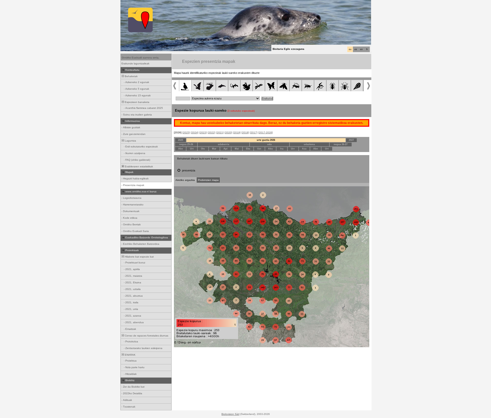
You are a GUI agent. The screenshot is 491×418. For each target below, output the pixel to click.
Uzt (259, 148)
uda (269, 144)
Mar (214, 148)
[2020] (228, 132)
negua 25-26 (186, 144)
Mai (237, 148)
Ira (281, 148)
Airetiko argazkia (185, 180)
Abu (270, 148)
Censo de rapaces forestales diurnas (146, 335)
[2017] (254, 132)
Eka (248, 148)
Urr (293, 148)
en (361, 49)
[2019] (237, 132)
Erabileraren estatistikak (138, 166)
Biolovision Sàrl (230, 414)
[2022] (211, 132)
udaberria (223, 144)
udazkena (309, 144)
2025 (180, 140)
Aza (304, 148)
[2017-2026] (265, 132)
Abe (180, 148)
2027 (351, 140)
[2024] (194, 132)
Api (226, 148)
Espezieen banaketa (136, 102)
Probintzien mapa (208, 180)
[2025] (186, 132)
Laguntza (130, 140)
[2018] (245, 132)
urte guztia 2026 (266, 140)
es (355, 49)
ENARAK (130, 354)
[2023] (203, 132)
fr (367, 49)
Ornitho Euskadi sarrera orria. (140, 57)
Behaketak (131, 76)
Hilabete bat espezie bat (139, 256)
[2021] (220, 132)
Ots (203, 148)
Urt (192, 148)
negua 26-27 (341, 144)
